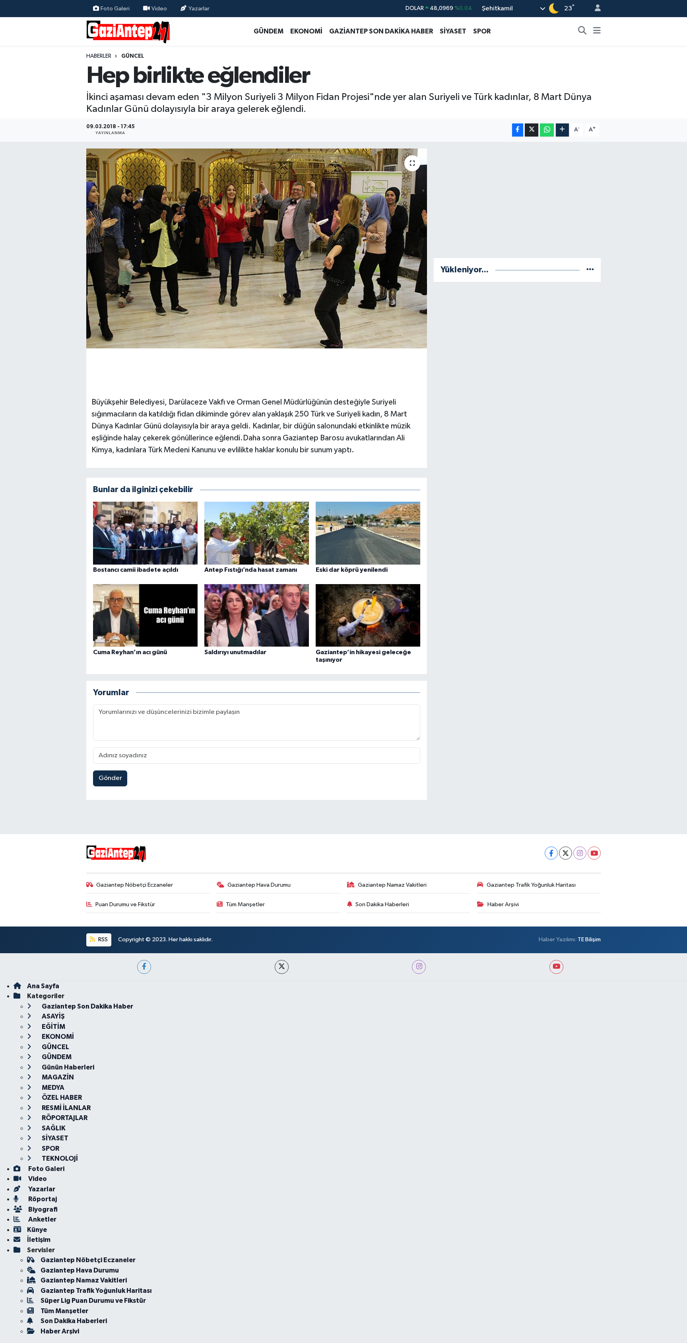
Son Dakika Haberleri (382, 904)
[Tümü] (590, 269)
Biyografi (42, 1209)
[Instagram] (579, 853)
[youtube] (556, 967)
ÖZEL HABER (61, 1097)
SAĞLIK (53, 1128)
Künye (37, 1229)
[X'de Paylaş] (531, 130)
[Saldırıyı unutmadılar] (256, 615)
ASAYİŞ (53, 1016)
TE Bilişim (589, 939)
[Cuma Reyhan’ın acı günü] (145, 615)
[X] (565, 853)
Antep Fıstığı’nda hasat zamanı (250, 570)
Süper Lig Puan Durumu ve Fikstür (93, 1300)
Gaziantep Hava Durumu (259, 885)
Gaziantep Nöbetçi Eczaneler (134, 885)
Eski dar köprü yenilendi (352, 570)
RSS (102, 939)
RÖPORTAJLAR (64, 1117)
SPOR (482, 31)
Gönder (110, 778)
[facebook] (144, 967)
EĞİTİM (53, 1026)
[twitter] (282, 967)
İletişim (38, 1239)
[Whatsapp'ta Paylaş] (547, 130)
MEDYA (52, 1087)
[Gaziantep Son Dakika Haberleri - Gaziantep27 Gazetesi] (128, 30)
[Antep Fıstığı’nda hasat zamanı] (256, 533)
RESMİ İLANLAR (66, 1108)
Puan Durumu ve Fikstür (125, 904)
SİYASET (453, 31)
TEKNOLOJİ (59, 1158)
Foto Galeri (115, 8)
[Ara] (582, 31)
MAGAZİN (57, 1077)
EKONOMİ (306, 31)
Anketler (41, 1219)
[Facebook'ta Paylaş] (517, 130)
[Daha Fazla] (562, 130)
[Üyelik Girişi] (594, 8)
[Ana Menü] (597, 31)
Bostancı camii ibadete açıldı (135, 570)
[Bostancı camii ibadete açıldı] (145, 533)
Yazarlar (199, 8)
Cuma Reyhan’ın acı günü (130, 652)
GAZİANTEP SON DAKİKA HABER (381, 31)
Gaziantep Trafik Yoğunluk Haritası (531, 885)
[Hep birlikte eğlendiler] (256, 248)
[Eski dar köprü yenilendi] (368, 533)
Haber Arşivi (503, 904)
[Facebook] (551, 853)
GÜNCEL (132, 56)
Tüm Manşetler (245, 904)
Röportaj (42, 1199)
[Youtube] (594, 853)
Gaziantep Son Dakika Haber (87, 1006)
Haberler (98, 56)
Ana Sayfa (43, 986)
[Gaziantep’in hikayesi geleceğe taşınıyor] (368, 615)
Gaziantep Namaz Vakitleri (392, 885)
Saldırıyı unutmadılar (235, 652)
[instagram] (419, 967)
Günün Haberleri (67, 1067)
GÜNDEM (268, 31)
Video (159, 8)
